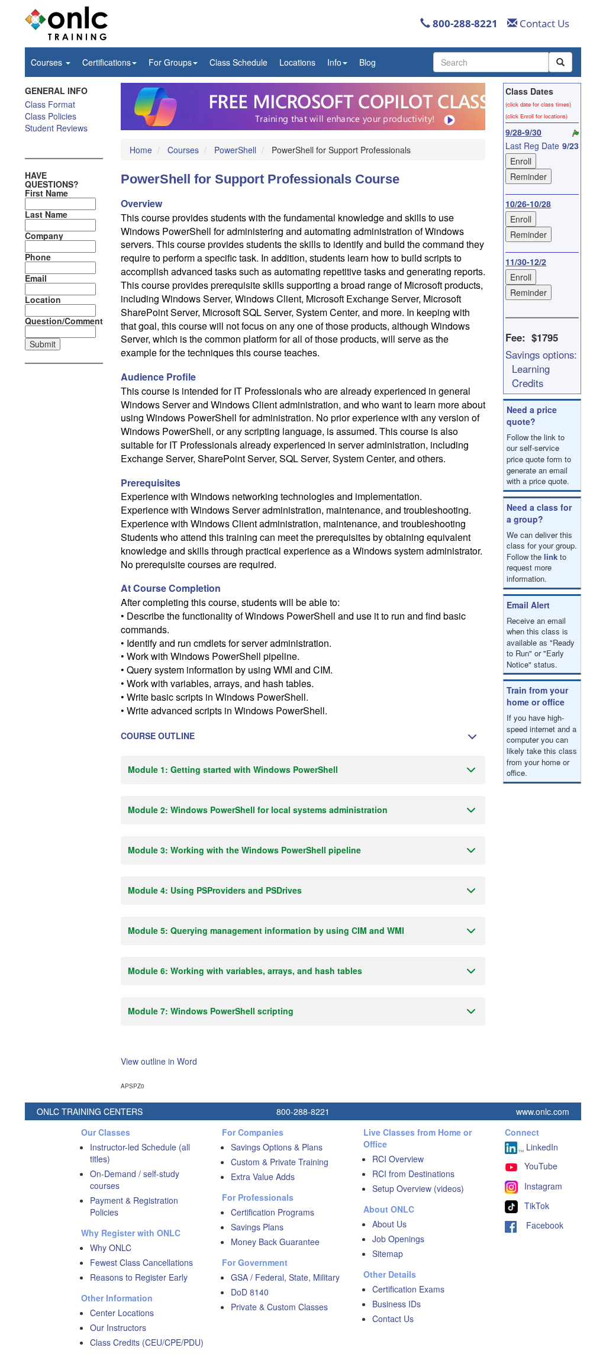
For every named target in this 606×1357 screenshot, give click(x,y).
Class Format (50, 104)
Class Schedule (238, 62)
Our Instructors (118, 1327)
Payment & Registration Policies (134, 1206)
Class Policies (50, 116)
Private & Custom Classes (279, 1307)
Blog (367, 62)
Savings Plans (257, 1227)
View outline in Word (159, 1061)
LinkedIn (541, 1147)
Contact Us (543, 23)
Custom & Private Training (279, 1162)
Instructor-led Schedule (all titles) (140, 1153)
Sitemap (387, 1253)
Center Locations (122, 1313)
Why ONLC (110, 1247)
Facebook (540, 1225)
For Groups (170, 62)
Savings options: (541, 354)
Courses (48, 62)
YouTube (540, 1166)
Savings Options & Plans (277, 1147)
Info (334, 62)
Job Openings (398, 1239)
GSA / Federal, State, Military (285, 1277)
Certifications (106, 62)
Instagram (543, 1186)
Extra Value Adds (263, 1176)
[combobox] (491, 62)
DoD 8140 (250, 1292)
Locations (297, 62)
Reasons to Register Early (139, 1277)
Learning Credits (531, 376)
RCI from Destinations (413, 1173)
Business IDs (396, 1304)
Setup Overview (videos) (418, 1188)
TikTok (536, 1205)
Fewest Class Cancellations (141, 1262)
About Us (389, 1224)
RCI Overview (398, 1159)
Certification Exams (408, 1289)
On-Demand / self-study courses (134, 1179)
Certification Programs (272, 1212)
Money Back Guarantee (275, 1242)
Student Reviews (56, 128)
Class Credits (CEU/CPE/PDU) (147, 1342)
